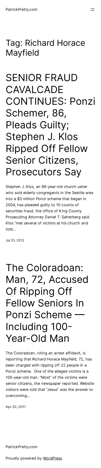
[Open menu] (92, 9)
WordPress (52, 458)
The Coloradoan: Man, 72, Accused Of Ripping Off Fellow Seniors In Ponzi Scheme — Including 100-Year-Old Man (47, 303)
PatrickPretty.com (21, 9)
